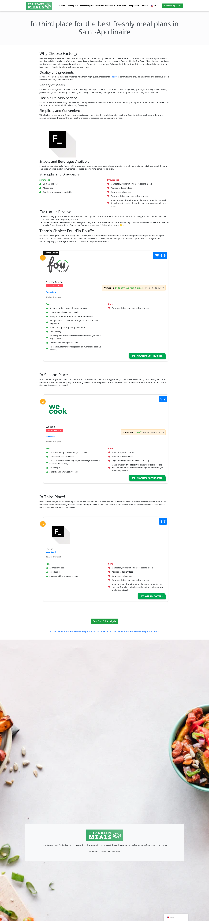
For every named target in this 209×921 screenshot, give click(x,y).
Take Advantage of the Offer (147, 356)
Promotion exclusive (105, 5)
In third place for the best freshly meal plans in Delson (134, 631)
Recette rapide (86, 5)
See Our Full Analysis (104, 621)
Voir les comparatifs (172, 5)
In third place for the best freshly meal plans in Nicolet (74, 631)
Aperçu (104, 631)
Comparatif (133, 5)
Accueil (62, 5)
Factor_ (114, 76)
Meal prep (73, 5)
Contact (144, 5)
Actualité (121, 5)
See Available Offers (152, 596)
